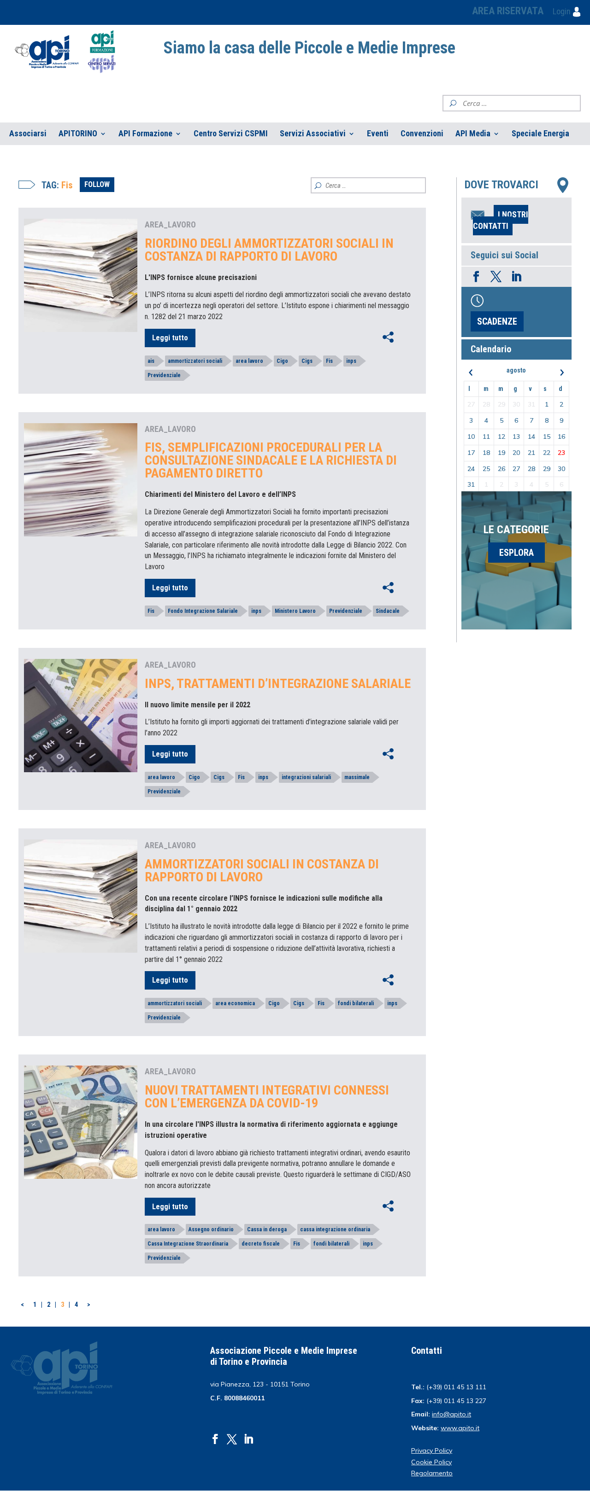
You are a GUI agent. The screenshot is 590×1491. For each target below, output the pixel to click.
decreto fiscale (261, 1244)
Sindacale (388, 611)
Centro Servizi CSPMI (231, 133)
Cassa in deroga (267, 1229)
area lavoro (249, 361)
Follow (97, 184)
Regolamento (432, 1473)
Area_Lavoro (170, 224)
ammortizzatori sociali (195, 361)
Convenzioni (422, 133)
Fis (329, 361)
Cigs (307, 361)
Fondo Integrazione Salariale (203, 611)
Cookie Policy (431, 1462)
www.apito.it (460, 1428)
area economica (235, 1003)
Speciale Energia (540, 133)
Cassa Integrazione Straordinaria (188, 1244)
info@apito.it (451, 1414)
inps (351, 361)
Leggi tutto (170, 337)
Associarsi (28, 133)
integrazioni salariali (306, 777)
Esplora (516, 552)
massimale (357, 777)
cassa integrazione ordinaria (335, 1229)
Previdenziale (164, 375)
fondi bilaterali (356, 1003)
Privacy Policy (431, 1450)
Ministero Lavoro (295, 611)
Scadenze (497, 321)
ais (151, 361)
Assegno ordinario (211, 1229)
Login (562, 11)
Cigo (282, 361)
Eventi (378, 133)
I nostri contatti (500, 220)
